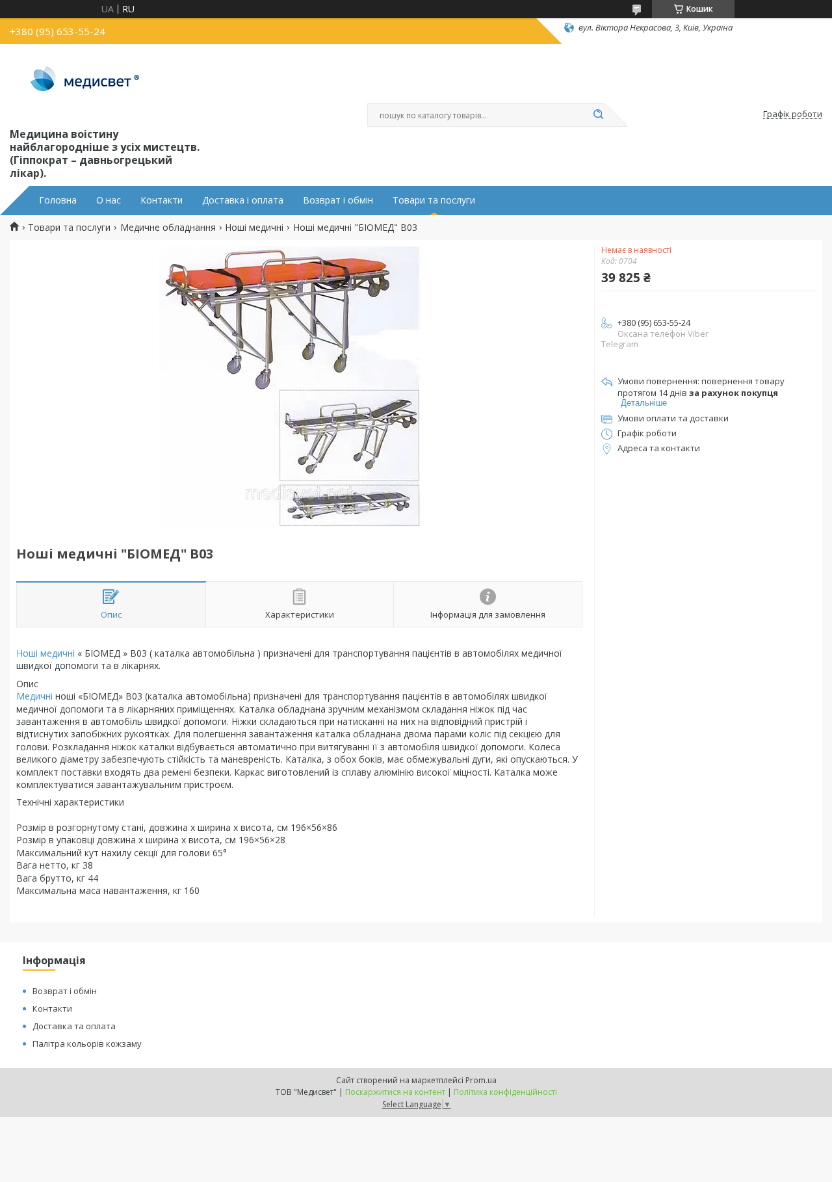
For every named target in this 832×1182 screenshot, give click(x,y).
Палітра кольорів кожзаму (87, 1043)
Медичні (34, 696)
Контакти (161, 200)
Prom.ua (481, 1080)
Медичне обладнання (168, 227)
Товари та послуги (434, 200)
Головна (58, 200)
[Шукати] (598, 115)
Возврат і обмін (338, 200)
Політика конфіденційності (505, 1091)
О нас (108, 200)
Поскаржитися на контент (395, 1091)
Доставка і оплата (242, 200)
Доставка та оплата (74, 1026)
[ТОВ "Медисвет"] (86, 83)
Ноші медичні (254, 227)
